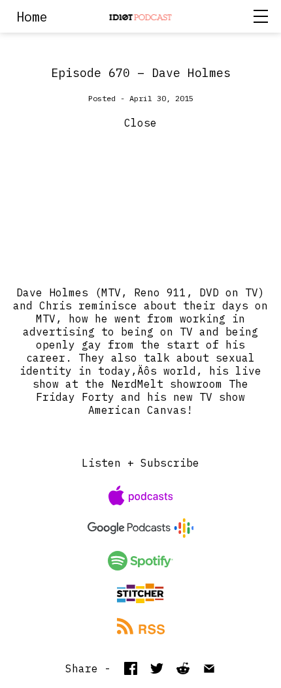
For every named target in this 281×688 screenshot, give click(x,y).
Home (32, 16)
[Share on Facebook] (130, 668)
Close (140, 122)
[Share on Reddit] (183, 668)
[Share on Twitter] (156, 668)
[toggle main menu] (264, 16)
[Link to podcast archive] (141, 16)
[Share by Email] (209, 668)
